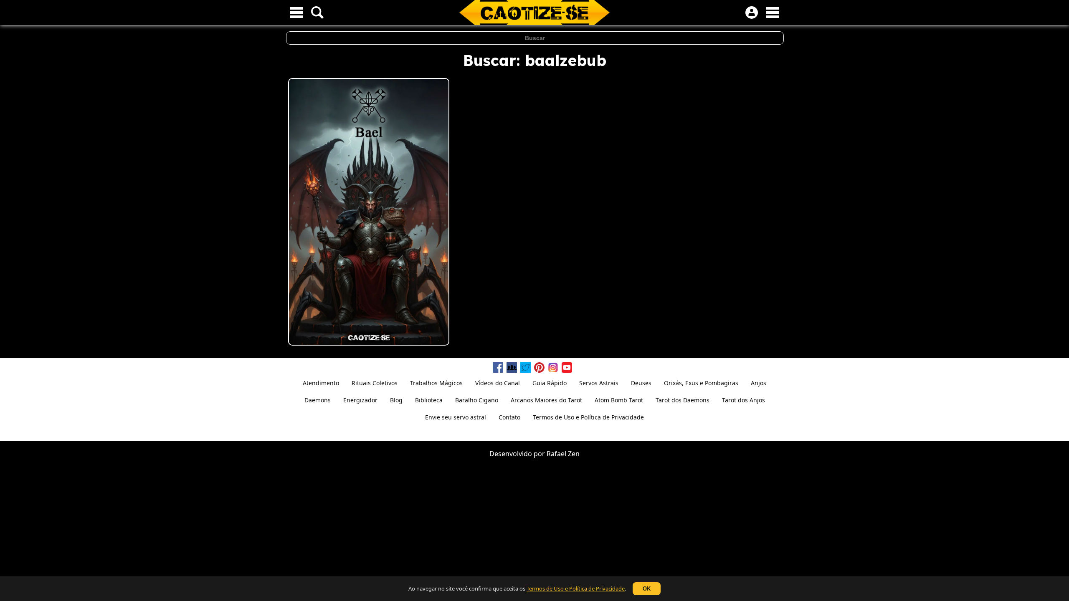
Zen (574, 453)
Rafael (556, 453)
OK (647, 589)
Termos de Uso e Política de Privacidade (576, 588)
